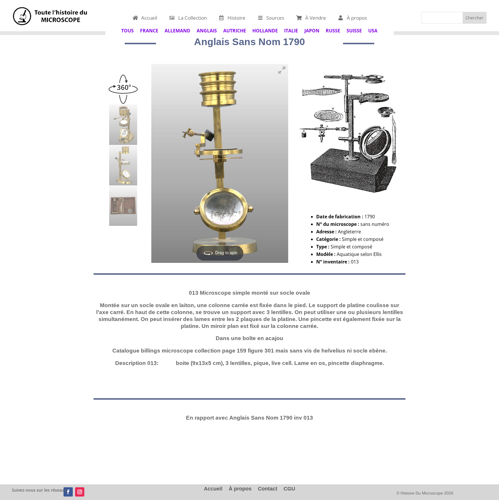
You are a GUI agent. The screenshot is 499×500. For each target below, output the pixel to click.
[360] (123, 84)
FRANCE (149, 30)
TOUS (127, 30)
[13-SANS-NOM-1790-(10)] (123, 165)
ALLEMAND (177, 30)
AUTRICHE (234, 30)
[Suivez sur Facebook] (68, 492)
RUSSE (333, 30)
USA (372, 30)
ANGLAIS (207, 30)
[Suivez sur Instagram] (79, 492)
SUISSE (354, 30)
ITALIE (291, 30)
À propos (240, 489)
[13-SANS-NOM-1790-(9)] (123, 124)
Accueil (213, 489)
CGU (289, 489)
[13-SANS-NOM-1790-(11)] (123, 205)
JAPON (311, 30)
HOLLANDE (265, 30)
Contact (267, 489)
